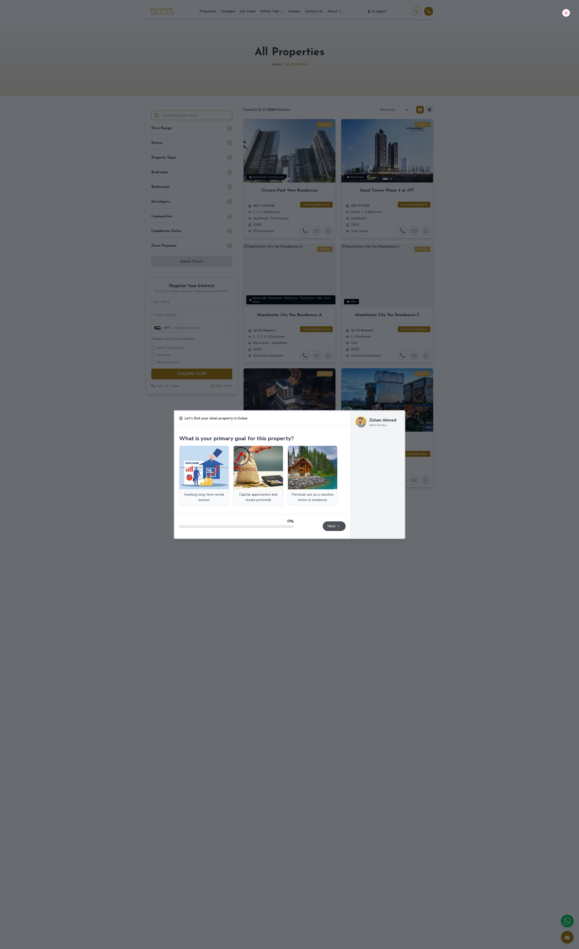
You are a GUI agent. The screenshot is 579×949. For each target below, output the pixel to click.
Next (331, 526)
